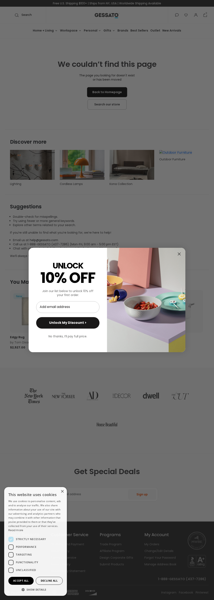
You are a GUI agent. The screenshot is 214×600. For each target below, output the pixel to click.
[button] (35, 589)
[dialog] (35, 541)
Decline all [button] (49, 580)
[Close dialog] (179, 254)
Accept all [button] (21, 580)
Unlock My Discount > (68, 322)
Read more (15, 530)
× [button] (62, 491)
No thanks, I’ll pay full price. (67, 336)
